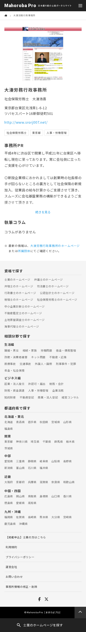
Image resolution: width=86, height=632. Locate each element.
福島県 (8, 429)
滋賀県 (44, 482)
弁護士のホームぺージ (48, 279)
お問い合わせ (14, 577)
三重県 (20, 461)
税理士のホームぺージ (18, 300)
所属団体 (24, 251)
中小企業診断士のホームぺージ (24, 306)
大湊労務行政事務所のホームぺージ (55, 246)
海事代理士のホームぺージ (21, 326)
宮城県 (55, 422)
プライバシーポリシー (20, 557)
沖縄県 (23, 524)
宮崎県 (67, 517)
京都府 (20, 482)
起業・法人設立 (14, 384)
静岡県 (32, 461)
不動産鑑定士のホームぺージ (23, 313)
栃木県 (70, 442)
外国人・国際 (43, 364)
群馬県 (58, 442)
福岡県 (8, 517)
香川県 (67, 496)
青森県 (20, 422)
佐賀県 (20, 517)
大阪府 (8, 482)
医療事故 (10, 364)
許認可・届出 (37, 384)
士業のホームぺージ (17, 279)
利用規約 (11, 547)
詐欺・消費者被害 (16, 357)
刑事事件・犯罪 (66, 364)
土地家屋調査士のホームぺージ (24, 320)
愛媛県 (20, 503)
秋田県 (44, 422)
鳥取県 (32, 496)
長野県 (67, 461)
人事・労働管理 (38, 390)
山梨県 (55, 461)
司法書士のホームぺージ (53, 286)
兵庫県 (32, 482)
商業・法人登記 (48, 397)
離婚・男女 (11, 350)
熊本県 (44, 517)
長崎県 (32, 517)
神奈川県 (22, 442)
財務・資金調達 (14, 390)
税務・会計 (56, 384)
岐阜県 (44, 461)
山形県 (67, 422)
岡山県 (20, 496)
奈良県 (55, 482)
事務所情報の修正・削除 (21, 587)
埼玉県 (35, 442)
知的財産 (10, 397)
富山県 (20, 468)
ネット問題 (38, 357)
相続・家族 (30, 350)
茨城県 (8, 448)
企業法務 (58, 390)
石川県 (32, 468)
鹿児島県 (10, 524)
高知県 (32, 503)
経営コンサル (70, 397)
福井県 (44, 468)
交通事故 (25, 364)
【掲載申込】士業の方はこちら (26, 537)
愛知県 (8, 461)
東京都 (8, 442)
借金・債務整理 (66, 350)
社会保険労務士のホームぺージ (57, 300)
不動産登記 (27, 397)
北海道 (8, 422)
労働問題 (46, 350)
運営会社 (11, 567)
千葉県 (47, 442)
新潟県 (8, 468)
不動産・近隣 (58, 357)
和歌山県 (69, 482)
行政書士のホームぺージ (20, 293)
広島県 (8, 496)
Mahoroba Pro (20, 5)
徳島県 (8, 503)
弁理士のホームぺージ (18, 286)
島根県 (44, 496)
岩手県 (32, 422)
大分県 (55, 517)
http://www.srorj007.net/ (26, 122)
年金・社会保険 (14, 370)
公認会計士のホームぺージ (57, 293)
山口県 (55, 496)
